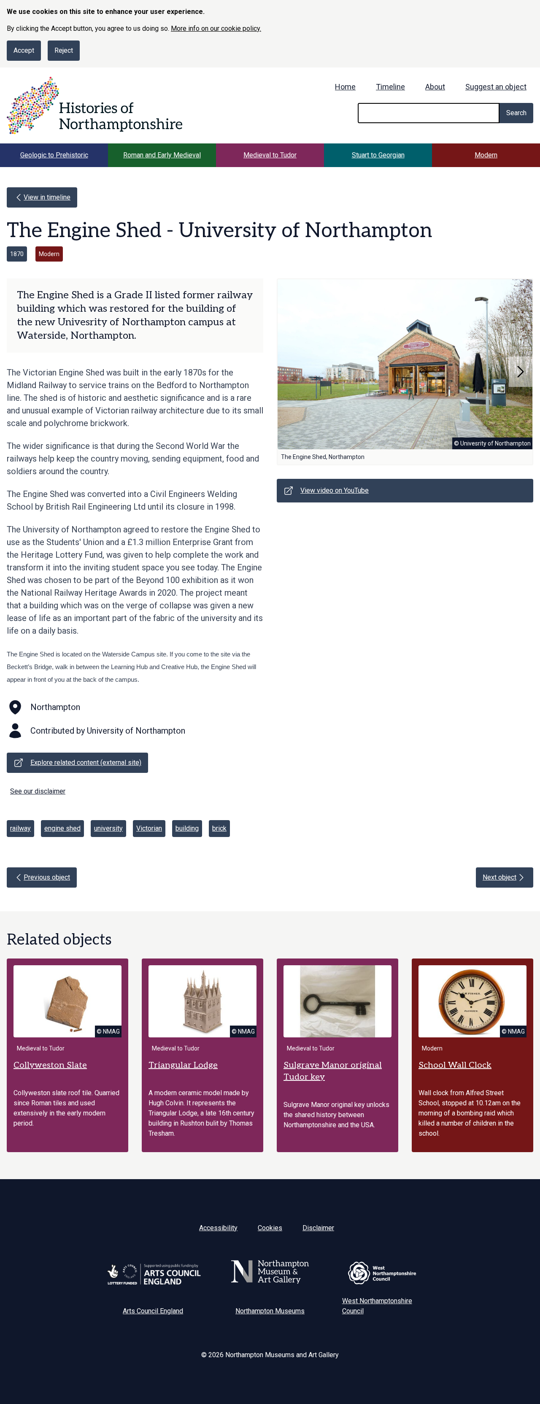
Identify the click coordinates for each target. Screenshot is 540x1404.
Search (516, 113)
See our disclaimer (37, 791)
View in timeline (47, 197)
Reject (63, 50)
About (435, 86)
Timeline (390, 86)
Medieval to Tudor (270, 155)
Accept (24, 50)
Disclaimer (318, 1228)
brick (219, 828)
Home (345, 86)
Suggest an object (495, 86)
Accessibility (218, 1228)
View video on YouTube (334, 490)
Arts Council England (153, 1311)
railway (20, 828)
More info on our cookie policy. (216, 28)
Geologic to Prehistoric (54, 155)
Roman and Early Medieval (162, 155)
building (187, 828)
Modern (486, 155)
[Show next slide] (520, 371)
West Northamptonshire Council (377, 1306)
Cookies (270, 1228)
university (108, 828)
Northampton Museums (270, 1311)
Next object (499, 877)
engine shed (62, 828)
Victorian (149, 828)
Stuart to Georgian (378, 155)
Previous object (47, 877)
